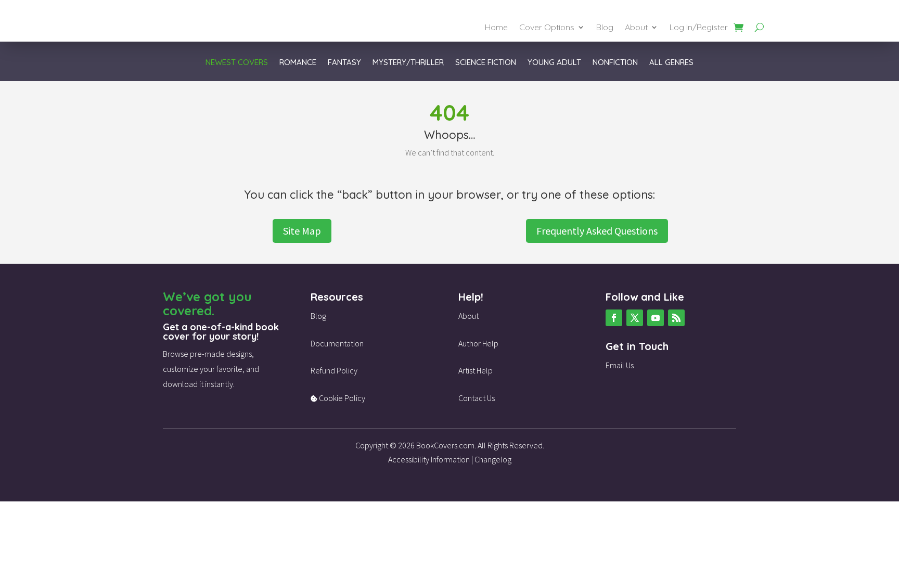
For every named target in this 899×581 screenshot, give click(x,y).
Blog (604, 27)
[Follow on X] (634, 317)
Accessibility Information (429, 459)
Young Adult (554, 63)
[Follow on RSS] (676, 317)
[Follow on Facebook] (614, 317)
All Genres (671, 63)
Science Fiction (485, 63)
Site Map (302, 230)
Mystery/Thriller (408, 63)
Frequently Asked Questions (597, 230)
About (636, 27)
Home (496, 27)
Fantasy (344, 63)
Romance (297, 63)
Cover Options (546, 27)
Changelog (492, 459)
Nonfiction (615, 63)
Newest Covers (237, 63)
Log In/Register (699, 27)
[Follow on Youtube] (655, 317)
